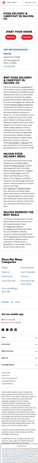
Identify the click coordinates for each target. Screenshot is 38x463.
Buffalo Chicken (24, 188)
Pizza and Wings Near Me (9, 290)
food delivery (14, 143)
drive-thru (13, 237)
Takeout (5, 272)
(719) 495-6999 (9, 66)
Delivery (11, 37)
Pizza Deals (7, 276)
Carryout (27, 37)
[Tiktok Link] (12, 329)
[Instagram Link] (16, 329)
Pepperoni (11, 188)
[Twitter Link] (8, 329)
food (18, 102)
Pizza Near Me (8, 280)
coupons (9, 229)
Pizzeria (24, 276)
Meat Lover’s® (18, 166)
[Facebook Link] (4, 329)
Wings (5, 267)
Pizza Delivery (27, 267)
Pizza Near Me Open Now (27, 282)
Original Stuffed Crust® (19, 105)
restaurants (26, 87)
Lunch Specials (28, 272)
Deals (9, 2)
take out (25, 143)
